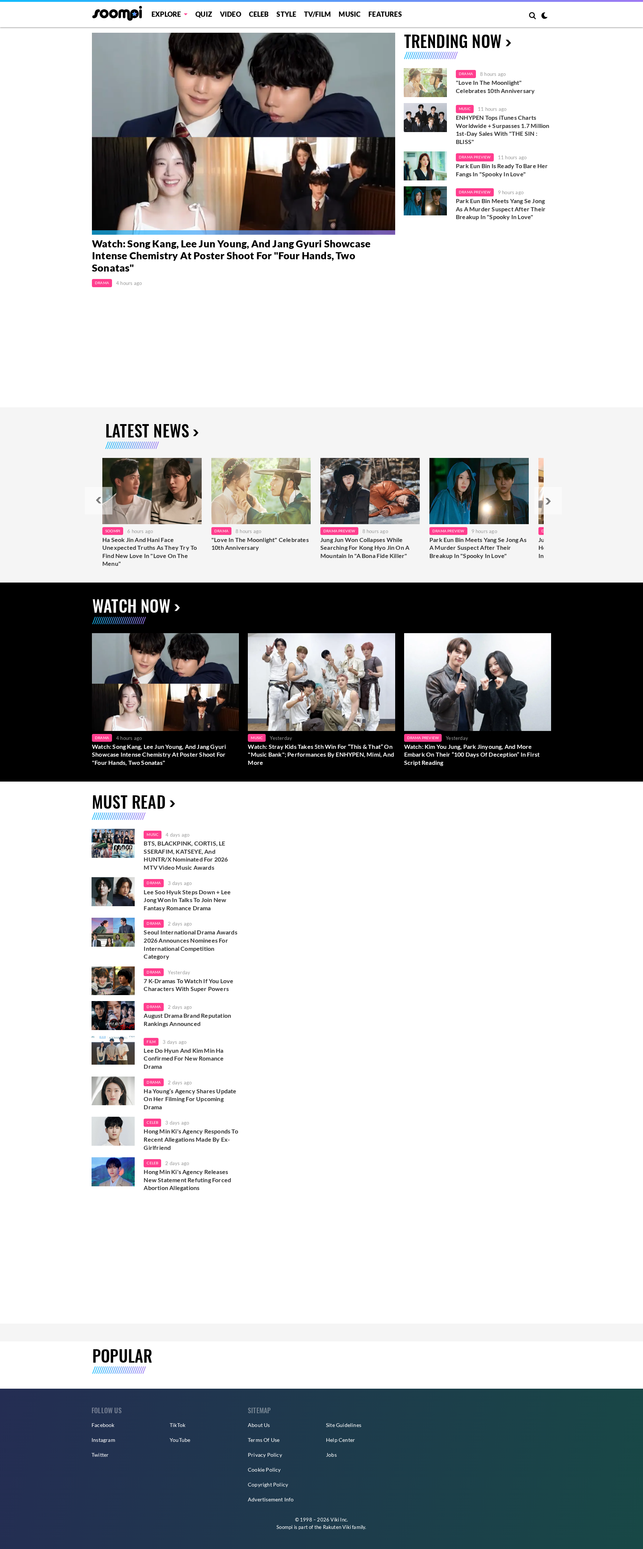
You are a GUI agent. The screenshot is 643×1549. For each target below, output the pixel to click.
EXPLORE (166, 14)
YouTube (180, 1440)
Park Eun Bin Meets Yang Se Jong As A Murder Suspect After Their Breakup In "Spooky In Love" (501, 208)
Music (350, 14)
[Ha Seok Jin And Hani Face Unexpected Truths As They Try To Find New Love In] (152, 491)
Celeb (259, 14)
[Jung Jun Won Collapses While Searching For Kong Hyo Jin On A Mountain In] (370, 491)
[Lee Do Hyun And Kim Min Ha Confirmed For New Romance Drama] (113, 1050)
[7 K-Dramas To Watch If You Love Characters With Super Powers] (113, 980)
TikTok (177, 1425)
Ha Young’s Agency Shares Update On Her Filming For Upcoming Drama (190, 1098)
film (151, 1041)
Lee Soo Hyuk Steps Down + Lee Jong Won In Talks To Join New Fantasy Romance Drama (187, 899)
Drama (102, 282)
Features (385, 14)
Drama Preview (475, 157)
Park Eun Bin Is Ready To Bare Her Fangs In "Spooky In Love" (502, 169)
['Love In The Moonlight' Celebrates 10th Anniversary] (425, 82)
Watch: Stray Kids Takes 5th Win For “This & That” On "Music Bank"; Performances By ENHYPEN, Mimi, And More (321, 754)
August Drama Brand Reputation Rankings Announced (187, 1019)
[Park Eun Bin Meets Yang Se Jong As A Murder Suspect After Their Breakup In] (479, 491)
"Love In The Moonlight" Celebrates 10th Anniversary (495, 86)
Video (230, 14)
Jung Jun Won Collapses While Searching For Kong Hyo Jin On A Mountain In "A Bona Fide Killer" (364, 547)
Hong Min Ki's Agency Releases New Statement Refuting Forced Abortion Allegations (187, 1179)
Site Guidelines (343, 1425)
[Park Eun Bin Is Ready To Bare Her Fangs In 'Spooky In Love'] (425, 165)
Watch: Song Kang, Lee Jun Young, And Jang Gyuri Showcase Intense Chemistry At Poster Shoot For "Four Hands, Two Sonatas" (231, 255)
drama (154, 883)
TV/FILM (317, 14)
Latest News (147, 430)
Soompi (112, 531)
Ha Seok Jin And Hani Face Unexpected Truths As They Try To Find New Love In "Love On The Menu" (149, 551)
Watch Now (131, 605)
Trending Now (453, 41)
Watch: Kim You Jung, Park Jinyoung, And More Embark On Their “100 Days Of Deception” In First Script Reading (472, 754)
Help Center (340, 1440)
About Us (259, 1425)
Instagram (103, 1440)
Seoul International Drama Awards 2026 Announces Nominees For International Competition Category (190, 944)
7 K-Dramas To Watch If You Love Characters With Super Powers (188, 984)
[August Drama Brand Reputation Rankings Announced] (113, 1015)
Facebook (103, 1425)
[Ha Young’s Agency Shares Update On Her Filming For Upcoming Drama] (113, 1091)
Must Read (129, 801)
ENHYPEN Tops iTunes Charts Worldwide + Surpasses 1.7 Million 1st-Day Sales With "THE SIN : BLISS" (503, 129)
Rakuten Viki (337, 1527)
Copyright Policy (268, 1484)
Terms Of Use (263, 1440)
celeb (152, 1122)
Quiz (203, 14)
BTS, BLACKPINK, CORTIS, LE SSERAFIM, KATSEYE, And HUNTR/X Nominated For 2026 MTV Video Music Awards (186, 855)
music (153, 834)
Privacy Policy (265, 1455)
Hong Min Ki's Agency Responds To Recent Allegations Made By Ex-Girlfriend (191, 1139)
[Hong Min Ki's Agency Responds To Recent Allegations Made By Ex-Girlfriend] (113, 1131)
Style (286, 14)
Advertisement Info (271, 1499)
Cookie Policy (264, 1469)
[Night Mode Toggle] (544, 16)
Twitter (100, 1455)
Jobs (331, 1455)
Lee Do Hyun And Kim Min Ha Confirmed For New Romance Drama (184, 1058)
